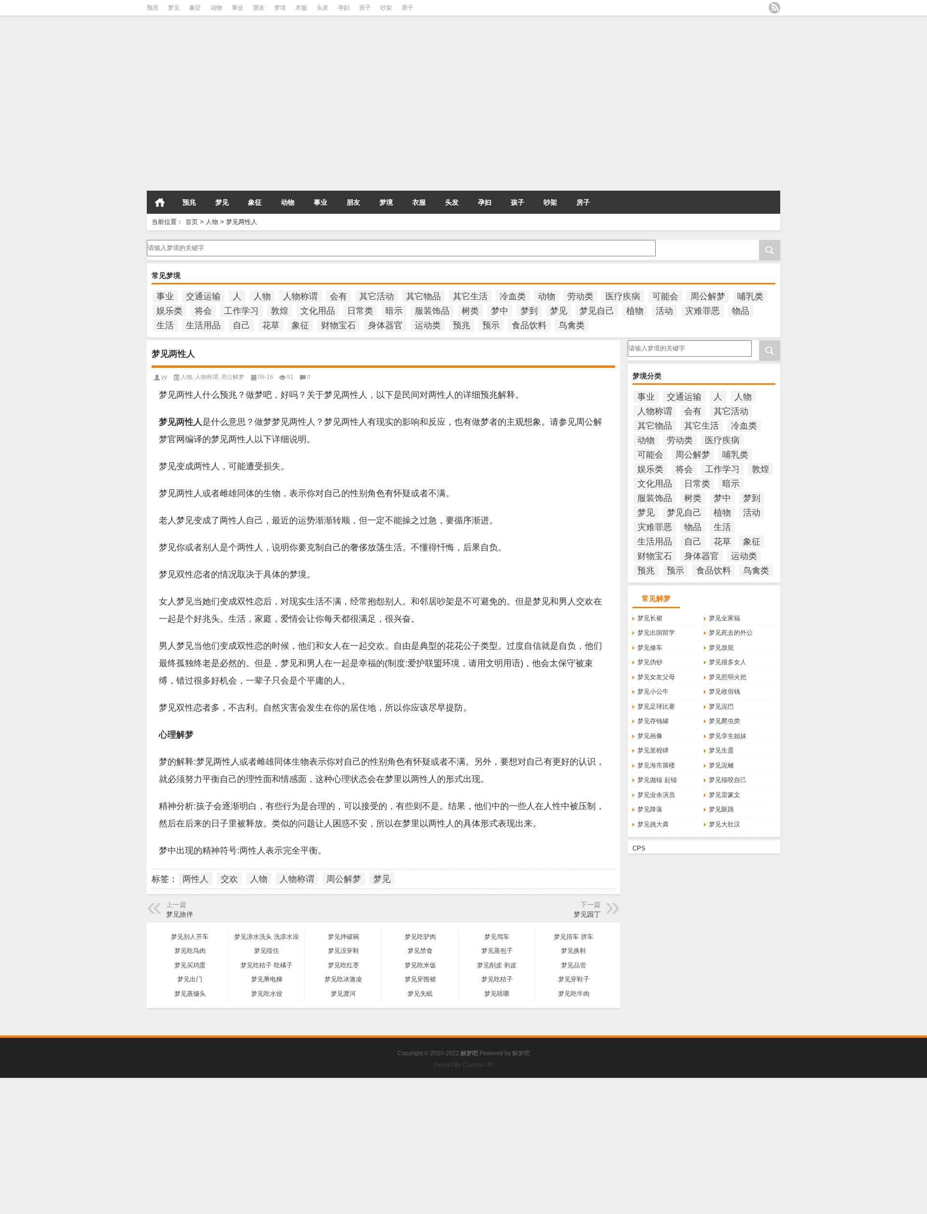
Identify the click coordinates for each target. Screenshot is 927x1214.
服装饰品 (432, 311)
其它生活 (470, 296)
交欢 (229, 879)
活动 (664, 311)
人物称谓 (300, 296)
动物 (216, 7)
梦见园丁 (587, 914)
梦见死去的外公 (731, 632)
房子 (407, 7)
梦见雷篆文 (724, 794)
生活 (165, 325)
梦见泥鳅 (721, 765)
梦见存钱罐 (653, 721)
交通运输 (203, 296)
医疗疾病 (622, 296)
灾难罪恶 (702, 311)
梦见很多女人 (727, 662)
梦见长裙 (649, 618)
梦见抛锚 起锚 (657, 779)
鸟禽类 (572, 325)
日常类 (360, 311)
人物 (212, 221)
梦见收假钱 (724, 691)
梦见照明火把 (727, 677)
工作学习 (241, 311)
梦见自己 (596, 311)
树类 (470, 311)
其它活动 (376, 296)
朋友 (259, 7)
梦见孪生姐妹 (727, 736)
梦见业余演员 (656, 794)
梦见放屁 (721, 647)
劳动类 (580, 296)
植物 (635, 311)
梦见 (174, 7)
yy (164, 377)
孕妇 (344, 7)
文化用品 (317, 311)
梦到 (529, 311)
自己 (241, 325)
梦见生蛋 (721, 750)
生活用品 (203, 325)
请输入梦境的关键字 (175, 243)
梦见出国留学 (656, 632)
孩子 (365, 7)
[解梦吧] (245, 33)
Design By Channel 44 (463, 1064)
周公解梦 (707, 296)
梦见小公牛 (653, 691)
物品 (740, 311)
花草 (271, 325)
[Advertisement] (289, 120)
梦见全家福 (724, 618)
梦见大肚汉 (724, 824)
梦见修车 (649, 647)
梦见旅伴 (179, 914)
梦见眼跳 (721, 809)
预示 (491, 325)
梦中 (499, 311)
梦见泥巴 (721, 706)
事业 (237, 7)
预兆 (152, 7)
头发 (322, 7)
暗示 (394, 311)
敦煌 (279, 311)
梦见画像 (649, 736)
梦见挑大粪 (653, 824)
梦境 (280, 7)
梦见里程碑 (653, 750)
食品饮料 (529, 325)
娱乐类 (169, 311)
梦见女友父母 (656, 677)
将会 (203, 311)
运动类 (428, 325)
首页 (160, 202)
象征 (195, 7)
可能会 (665, 296)
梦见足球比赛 (656, 706)
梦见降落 (649, 809)
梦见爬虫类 (724, 721)
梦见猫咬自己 (727, 779)
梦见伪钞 (649, 662)
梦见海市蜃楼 (656, 765)
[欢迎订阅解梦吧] (774, 8)
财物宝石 (338, 325)
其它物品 (423, 296)
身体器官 (385, 325)
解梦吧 (521, 1053)
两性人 (196, 879)
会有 (338, 296)
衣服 (301, 7)
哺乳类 (750, 296)
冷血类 (513, 296)
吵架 (386, 7)
